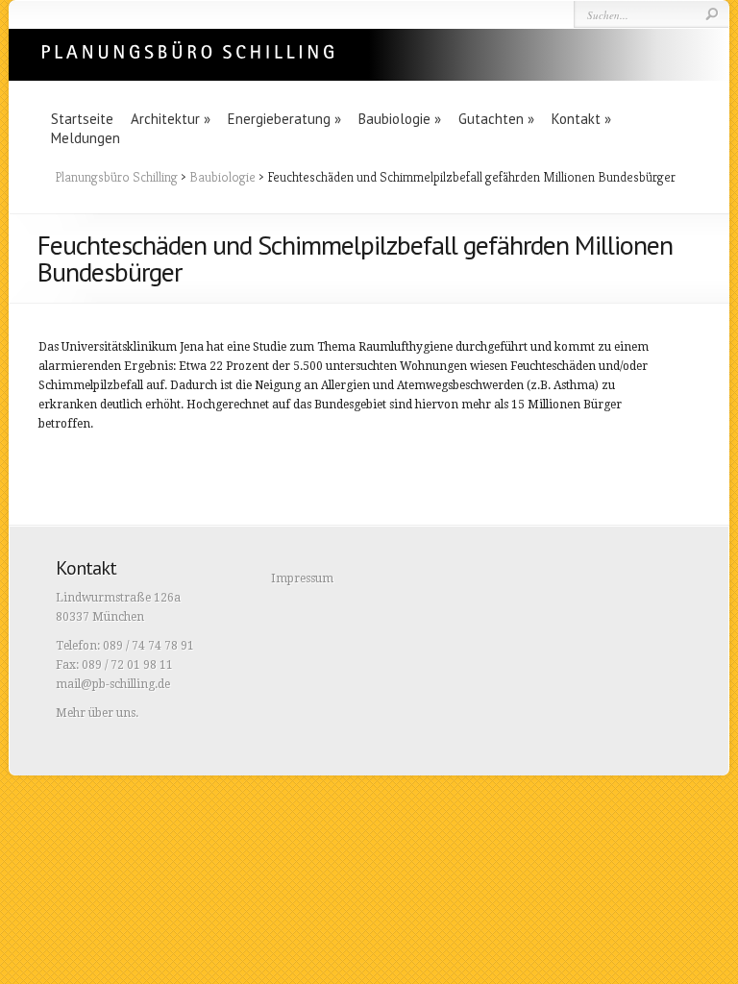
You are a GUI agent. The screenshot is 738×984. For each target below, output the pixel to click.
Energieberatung (284, 119)
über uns (111, 713)
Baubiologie (399, 119)
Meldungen (85, 138)
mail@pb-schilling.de (113, 684)
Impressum (302, 578)
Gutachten (496, 119)
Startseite (82, 119)
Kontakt (581, 119)
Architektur (170, 119)
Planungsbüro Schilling (116, 176)
